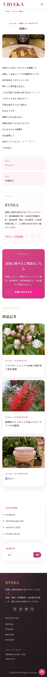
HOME (7, 11)
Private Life (11, 533)
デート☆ (9, 163)
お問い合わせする (23, 291)
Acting (14, 11)
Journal (9, 527)
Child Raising (12, 520)
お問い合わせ (10, 659)
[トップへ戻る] (42, 672)
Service (10, 635)
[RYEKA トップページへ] (13, 4)
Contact (10, 640)
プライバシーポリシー (14, 650)
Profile (9, 629)
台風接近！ (10, 178)
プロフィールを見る (14, 236)
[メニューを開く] (41, 4)
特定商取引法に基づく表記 (15, 654)
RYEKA (12, 582)
